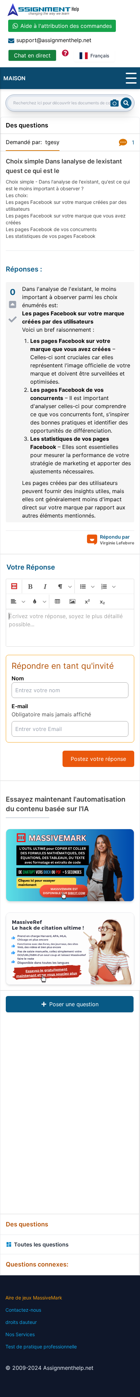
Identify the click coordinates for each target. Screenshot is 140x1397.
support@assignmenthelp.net (53, 40)
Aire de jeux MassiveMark (33, 1297)
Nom (18, 678)
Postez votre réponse (98, 758)
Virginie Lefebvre (117, 542)
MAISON (14, 78)
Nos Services (20, 1334)
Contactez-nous (23, 1310)
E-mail (20, 706)
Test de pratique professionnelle (41, 1346)
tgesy (52, 142)
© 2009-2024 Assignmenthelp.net (49, 1367)
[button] (13, 586)
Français (99, 55)
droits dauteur (21, 1322)
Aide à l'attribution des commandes (66, 25)
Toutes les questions (41, 1244)
